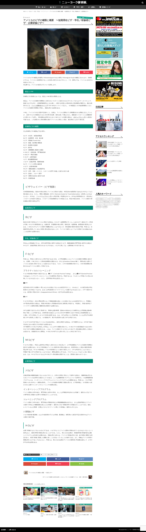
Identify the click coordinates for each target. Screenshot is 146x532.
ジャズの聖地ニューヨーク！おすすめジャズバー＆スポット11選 (115, 181)
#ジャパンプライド (108, 204)
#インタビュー (99, 204)
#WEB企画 (98, 206)
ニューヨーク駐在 (46, 454)
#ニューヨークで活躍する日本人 (103, 201)
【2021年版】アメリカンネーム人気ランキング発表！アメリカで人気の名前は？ (115, 144)
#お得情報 (105, 206)
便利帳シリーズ (106, 7)
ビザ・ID (55, 454)
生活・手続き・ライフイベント (32, 454)
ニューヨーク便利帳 (131, 529)
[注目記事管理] (109, 131)
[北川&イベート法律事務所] (109, 35)
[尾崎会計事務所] (109, 79)
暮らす (54, 7)
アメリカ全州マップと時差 (114, 161)
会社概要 (3, 529)
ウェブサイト (45, 196)
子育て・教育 (79, 7)
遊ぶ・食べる (41, 7)
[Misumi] (109, 100)
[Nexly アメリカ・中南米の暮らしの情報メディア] (109, 57)
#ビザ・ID (111, 198)
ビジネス (66, 7)
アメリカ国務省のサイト (38, 105)
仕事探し (93, 7)
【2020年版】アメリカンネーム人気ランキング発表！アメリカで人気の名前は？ (115, 153)
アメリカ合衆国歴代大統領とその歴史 (115, 171)
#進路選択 (116, 204)
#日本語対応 (117, 198)
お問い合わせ (12, 529)
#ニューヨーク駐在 (116, 201)
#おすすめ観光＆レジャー (101, 198)
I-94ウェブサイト (78, 117)
